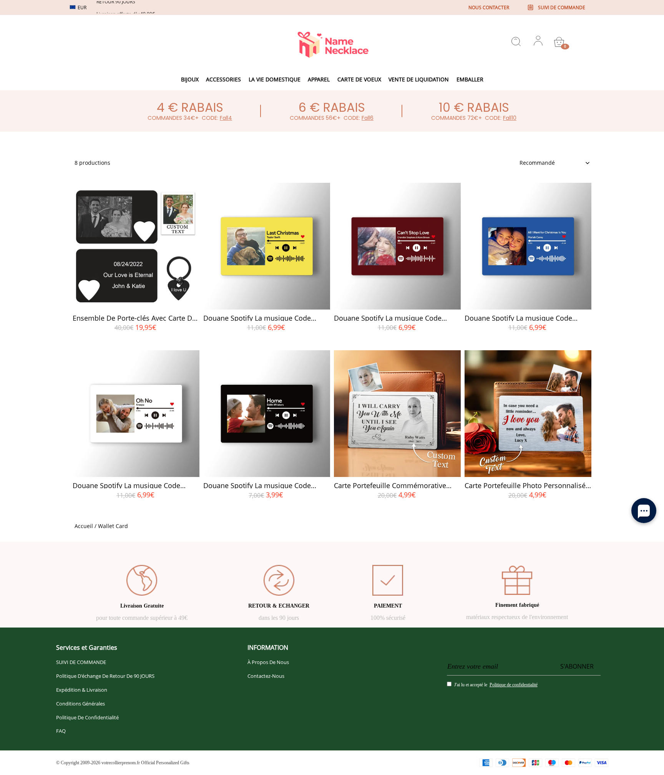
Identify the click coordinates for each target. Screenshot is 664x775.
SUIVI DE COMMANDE (81, 662)
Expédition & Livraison (81, 689)
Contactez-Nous (265, 675)
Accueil (84, 526)
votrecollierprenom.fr (120, 762)
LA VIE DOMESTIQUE (274, 79)
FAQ (61, 730)
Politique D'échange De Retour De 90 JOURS (105, 675)
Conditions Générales (80, 703)
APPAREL (319, 79)
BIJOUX (190, 79)
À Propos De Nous (268, 662)
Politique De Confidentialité (87, 717)
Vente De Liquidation (418, 79)
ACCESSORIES (223, 79)
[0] (559, 42)
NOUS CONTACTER (488, 7)
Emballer (469, 79)
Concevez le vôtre (136, 341)
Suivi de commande (561, 7)
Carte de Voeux (359, 79)
